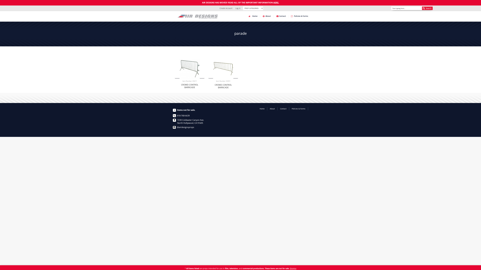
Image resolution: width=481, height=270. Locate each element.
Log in (238, 8)
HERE (275, 2)
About (268, 16)
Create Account (226, 8)
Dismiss (293, 268)
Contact (282, 16)
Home (254, 16)
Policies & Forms (301, 16)
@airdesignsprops (185, 127)
